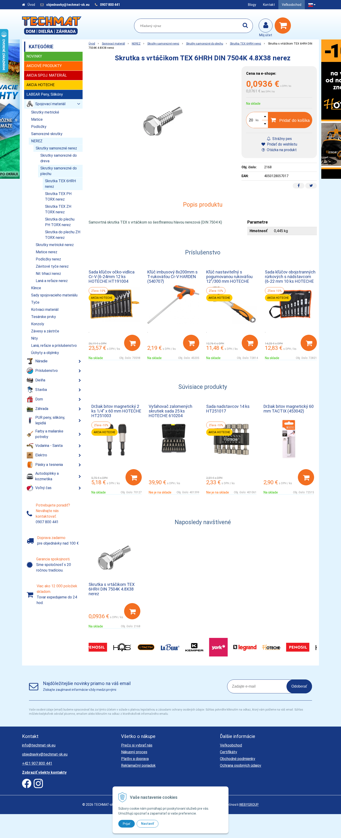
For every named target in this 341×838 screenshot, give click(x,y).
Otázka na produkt (281, 150)
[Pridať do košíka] (132, 343)
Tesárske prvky (43, 317)
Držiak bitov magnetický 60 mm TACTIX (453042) (289, 408)
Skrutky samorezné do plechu (204, 43)
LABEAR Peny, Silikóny (44, 94)
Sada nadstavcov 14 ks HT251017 (228, 408)
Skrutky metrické (45, 112)
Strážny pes (281, 138)
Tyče (35, 302)
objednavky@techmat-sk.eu (68, 4)
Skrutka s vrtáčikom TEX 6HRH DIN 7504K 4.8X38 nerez (112, 589)
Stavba (41, 389)
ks (257, 120)
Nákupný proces (134, 752)
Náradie (41, 361)
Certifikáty (228, 752)
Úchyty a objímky (45, 353)
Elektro (41, 455)
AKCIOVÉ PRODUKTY (44, 66)
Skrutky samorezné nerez (163, 43)
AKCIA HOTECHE (40, 85)
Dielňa (40, 380)
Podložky (38, 126)
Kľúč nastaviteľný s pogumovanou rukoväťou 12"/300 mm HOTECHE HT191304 (229, 279)
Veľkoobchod (291, 4)
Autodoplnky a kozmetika (47, 476)
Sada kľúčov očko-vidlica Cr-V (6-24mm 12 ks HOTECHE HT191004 (112, 277)
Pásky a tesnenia (49, 464)
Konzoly (37, 324)
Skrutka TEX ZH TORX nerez (58, 209)
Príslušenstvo (46, 370)
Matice (37, 119)
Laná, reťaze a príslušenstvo (54, 345)
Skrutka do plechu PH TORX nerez (59, 222)
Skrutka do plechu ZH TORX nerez (62, 235)
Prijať (126, 823)
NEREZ (136, 43)
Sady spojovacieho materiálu (54, 295)
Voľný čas (43, 488)
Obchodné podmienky (237, 759)
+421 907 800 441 (37, 763)
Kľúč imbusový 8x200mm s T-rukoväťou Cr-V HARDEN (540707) (172, 277)
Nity (34, 338)
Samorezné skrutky (46, 134)
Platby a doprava (135, 759)
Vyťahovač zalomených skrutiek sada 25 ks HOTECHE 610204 (170, 411)
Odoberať (299, 686)
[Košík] (284, 25)
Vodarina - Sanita (49, 445)
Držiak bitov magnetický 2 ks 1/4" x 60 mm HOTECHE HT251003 (116, 411)
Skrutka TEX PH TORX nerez (58, 196)
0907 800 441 (110, 4)
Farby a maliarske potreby (49, 434)
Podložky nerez (48, 259)
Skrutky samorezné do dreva (58, 158)
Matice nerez (46, 252)
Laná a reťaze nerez (52, 281)
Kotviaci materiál (44, 309)
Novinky (34, 56)
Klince (36, 288)
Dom (39, 399)
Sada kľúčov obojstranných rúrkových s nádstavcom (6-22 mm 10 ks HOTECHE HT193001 (290, 279)
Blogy (252, 4)
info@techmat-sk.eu (38, 745)
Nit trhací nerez (48, 273)
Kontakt (269, 4)
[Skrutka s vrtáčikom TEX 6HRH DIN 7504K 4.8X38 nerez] (163, 121)
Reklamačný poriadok (138, 765)
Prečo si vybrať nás (136, 745)
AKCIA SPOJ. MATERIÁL (46, 75)
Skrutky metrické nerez (55, 245)
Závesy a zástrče (45, 331)
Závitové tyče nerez (52, 266)
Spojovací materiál (113, 43)
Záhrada (41, 408)
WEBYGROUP (249, 804)
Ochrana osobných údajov (240, 765)
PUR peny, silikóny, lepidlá (50, 420)
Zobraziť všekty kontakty (44, 772)
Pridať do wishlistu (281, 144)
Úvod (31, 4)
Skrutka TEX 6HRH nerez (245, 43)
